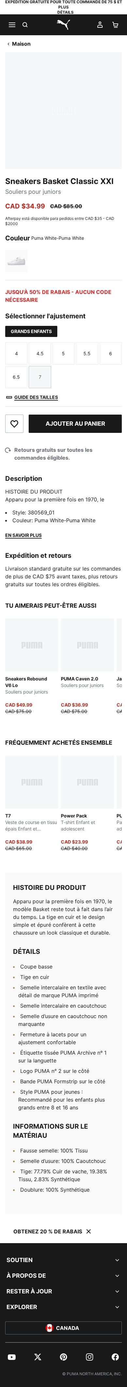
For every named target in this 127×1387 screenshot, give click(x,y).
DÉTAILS (65, 12)
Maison (21, 43)
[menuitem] (11, 1357)
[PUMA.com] (63, 24)
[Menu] (11, 24)
